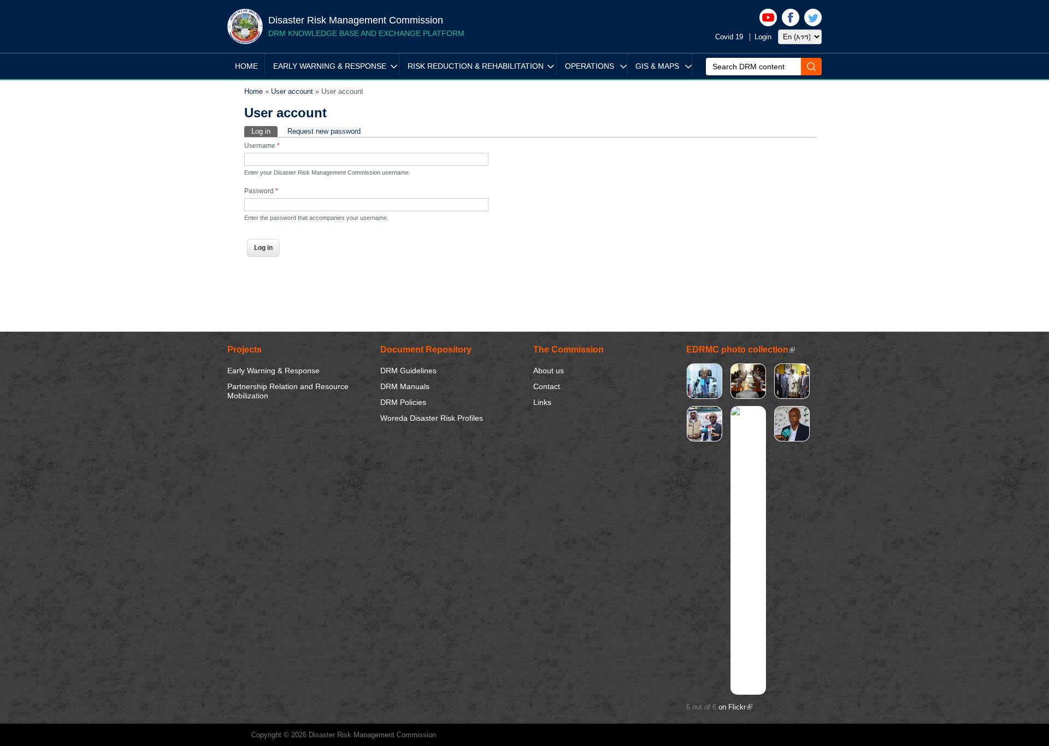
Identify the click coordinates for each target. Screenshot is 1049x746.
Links (542, 402)
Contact (546, 386)
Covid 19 (729, 37)
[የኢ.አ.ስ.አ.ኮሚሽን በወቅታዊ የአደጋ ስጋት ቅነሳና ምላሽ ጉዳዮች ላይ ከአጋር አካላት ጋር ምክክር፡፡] (748, 395)
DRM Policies (403, 402)
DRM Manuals (404, 386)
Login (763, 37)
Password (261, 191)
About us (548, 370)
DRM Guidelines (408, 370)
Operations (589, 66)
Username (262, 146)
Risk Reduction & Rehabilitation (476, 66)
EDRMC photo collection (740, 349)
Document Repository (426, 349)
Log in (264, 131)
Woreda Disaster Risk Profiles (431, 418)
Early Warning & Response (329, 66)
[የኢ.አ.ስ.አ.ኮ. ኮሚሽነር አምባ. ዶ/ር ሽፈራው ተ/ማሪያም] (704, 395)
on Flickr (735, 707)
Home (246, 66)
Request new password (324, 131)
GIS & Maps (657, 66)
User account (292, 91)
